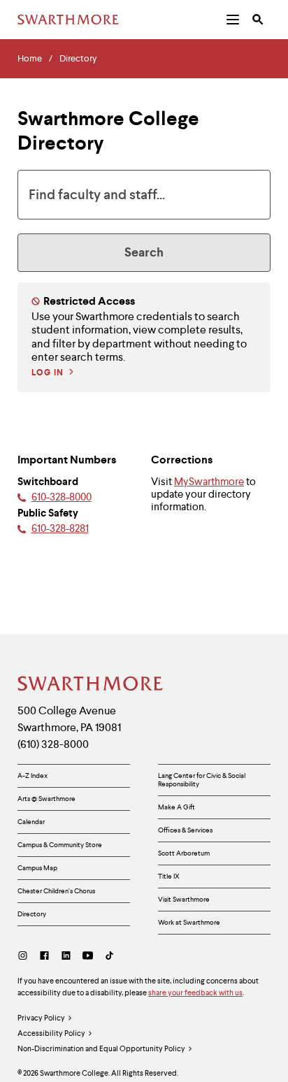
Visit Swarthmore (184, 899)
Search (144, 252)
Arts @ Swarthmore (46, 798)
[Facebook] (44, 955)
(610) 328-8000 (53, 744)
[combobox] (144, 194)
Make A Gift (176, 806)
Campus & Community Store (59, 844)
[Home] (90, 683)
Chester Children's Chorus (56, 890)
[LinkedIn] (66, 955)
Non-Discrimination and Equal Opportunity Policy (101, 1048)
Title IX (169, 876)
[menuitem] (232, 19)
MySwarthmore (209, 481)
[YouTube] (88, 955)
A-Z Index (32, 775)
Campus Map (37, 867)
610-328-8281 (60, 528)
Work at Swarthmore (189, 922)
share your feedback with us (195, 992)
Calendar (31, 821)
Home (29, 58)
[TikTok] (109, 955)
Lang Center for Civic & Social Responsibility (201, 779)
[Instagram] (25, 955)
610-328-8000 (61, 496)
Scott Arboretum (184, 853)
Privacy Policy (41, 1018)
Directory (78, 58)
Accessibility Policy (51, 1033)
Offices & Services (185, 830)
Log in (47, 372)
